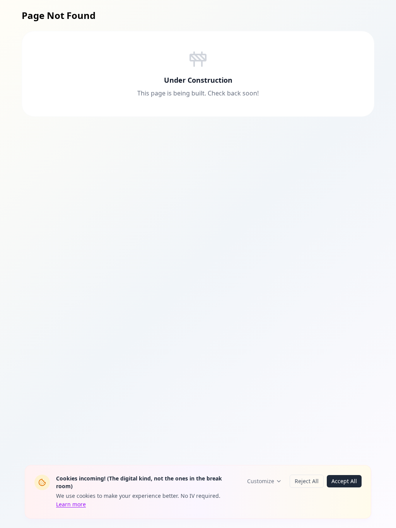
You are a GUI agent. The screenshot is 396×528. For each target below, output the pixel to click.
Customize (260, 481)
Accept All (344, 481)
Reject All (307, 481)
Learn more (71, 504)
